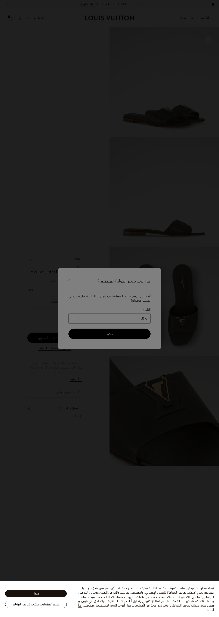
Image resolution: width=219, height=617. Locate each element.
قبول (36, 594)
